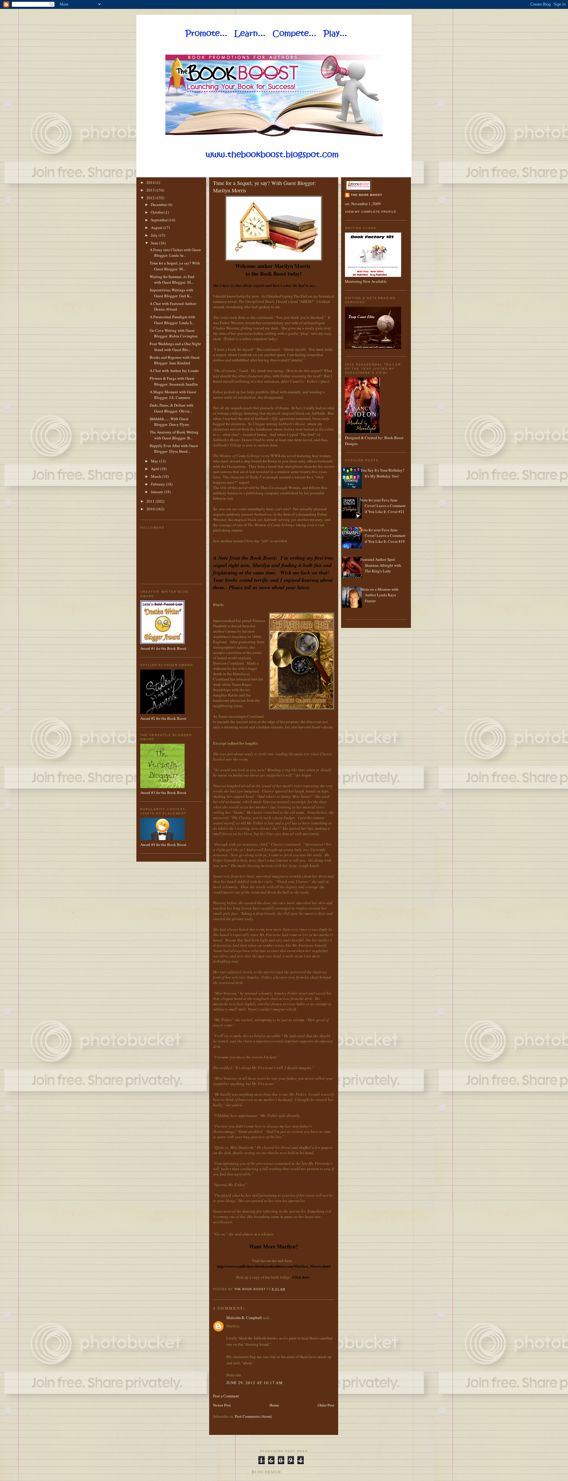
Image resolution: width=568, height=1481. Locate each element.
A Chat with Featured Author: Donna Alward (173, 306)
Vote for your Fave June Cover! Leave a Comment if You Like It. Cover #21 (383, 505)
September (160, 220)
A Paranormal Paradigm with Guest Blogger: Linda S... (172, 319)
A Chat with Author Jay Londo (174, 370)
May (155, 461)
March (156, 476)
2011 (151, 501)
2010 (151, 508)
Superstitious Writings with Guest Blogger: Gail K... (171, 292)
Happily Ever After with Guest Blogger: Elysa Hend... (174, 448)
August (157, 227)
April (155, 468)
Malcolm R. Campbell (244, 1317)
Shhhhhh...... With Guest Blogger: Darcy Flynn (169, 421)
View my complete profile (370, 211)
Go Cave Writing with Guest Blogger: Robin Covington (174, 333)
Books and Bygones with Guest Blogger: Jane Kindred (175, 360)
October (157, 212)
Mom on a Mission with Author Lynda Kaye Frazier (379, 595)
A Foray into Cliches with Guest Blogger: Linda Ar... (175, 252)
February (158, 484)
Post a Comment (226, 1396)
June (155, 243)
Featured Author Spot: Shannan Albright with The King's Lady (380, 565)
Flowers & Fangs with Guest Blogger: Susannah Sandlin (174, 381)
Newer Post (222, 1405)
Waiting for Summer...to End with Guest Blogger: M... (172, 279)
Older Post (326, 1405)
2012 (151, 197)
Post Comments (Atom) (253, 1416)
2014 (151, 182)
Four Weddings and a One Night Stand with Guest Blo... (175, 346)
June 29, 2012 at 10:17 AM (254, 1382)
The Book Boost (366, 195)
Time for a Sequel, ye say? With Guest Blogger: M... (175, 266)
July (155, 235)
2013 (151, 190)
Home (274, 1405)
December (159, 204)
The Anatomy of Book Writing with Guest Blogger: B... (174, 435)
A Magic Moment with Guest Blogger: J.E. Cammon (173, 394)
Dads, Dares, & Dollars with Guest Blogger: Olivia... (171, 408)
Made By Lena (300, 1471)
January (157, 491)
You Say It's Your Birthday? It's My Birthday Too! (382, 473)
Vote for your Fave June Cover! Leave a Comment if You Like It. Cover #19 (383, 535)
